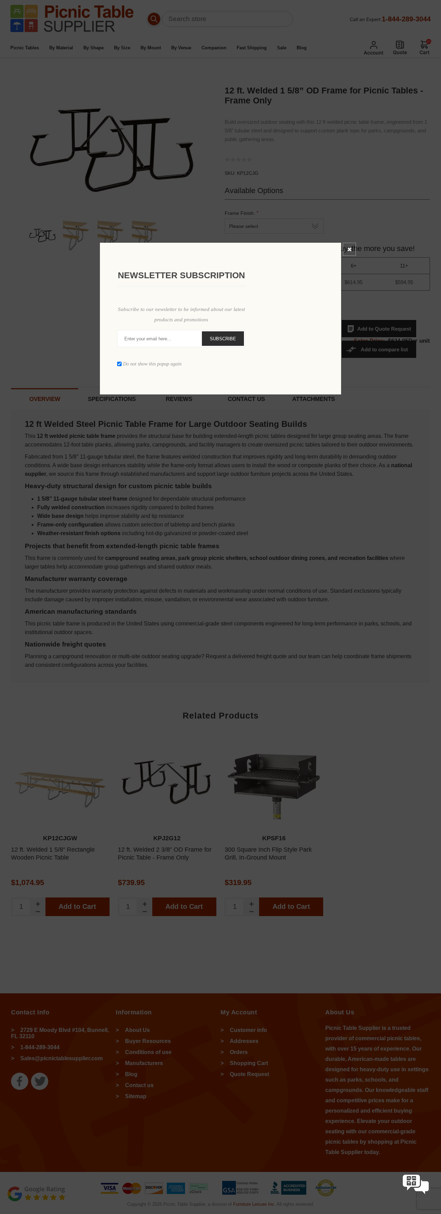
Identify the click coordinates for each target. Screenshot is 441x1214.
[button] (416, 1201)
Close (349, 249)
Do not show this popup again (152, 364)
